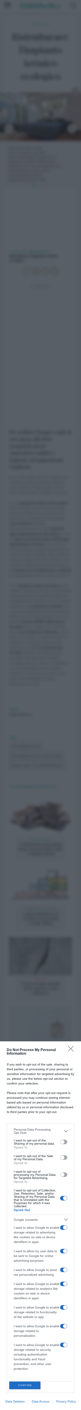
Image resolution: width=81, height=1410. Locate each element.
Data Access (40, 1401)
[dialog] (40, 1225)
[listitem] (40, 1131)
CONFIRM (25, 1385)
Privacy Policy (66, 1401)
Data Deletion (15, 1401)
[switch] (63, 1142)
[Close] (72, 1050)
